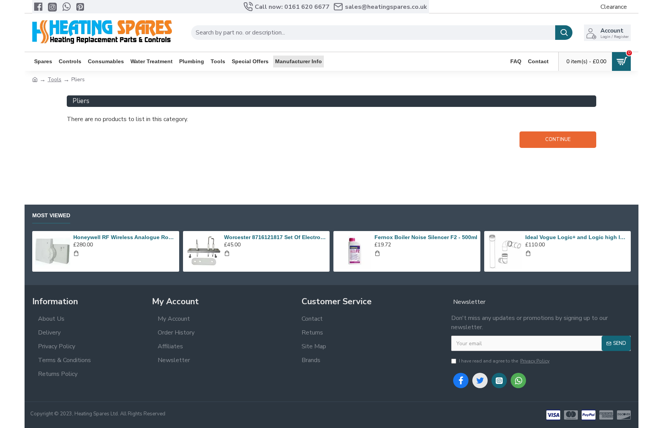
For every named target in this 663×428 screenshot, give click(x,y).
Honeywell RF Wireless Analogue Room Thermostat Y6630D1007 (124, 237)
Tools (54, 79)
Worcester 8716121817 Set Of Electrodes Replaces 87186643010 (275, 237)
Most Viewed (51, 215)
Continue (558, 139)
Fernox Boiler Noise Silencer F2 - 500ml (425, 237)
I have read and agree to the (504, 361)
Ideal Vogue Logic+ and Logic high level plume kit (576, 237)
